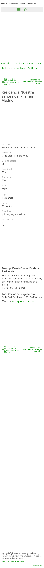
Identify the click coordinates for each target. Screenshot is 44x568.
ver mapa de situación (22, 301)
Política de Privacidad (18, 561)
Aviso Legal (5, 561)
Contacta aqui (37, 565)
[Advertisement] (22, 35)
